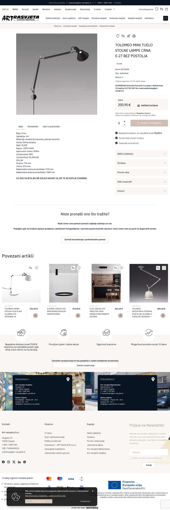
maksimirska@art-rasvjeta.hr (113, 393)
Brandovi (46, 9)
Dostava (121, 163)
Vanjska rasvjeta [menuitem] (135, 18)
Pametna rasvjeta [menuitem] (99, 18)
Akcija (5, 9)
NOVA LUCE (51, 306)
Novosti (25, 9)
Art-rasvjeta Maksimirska (98, 449)
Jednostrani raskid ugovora (56, 453)
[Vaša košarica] (166, 10)
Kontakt (118, 3)
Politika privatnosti (52, 441)
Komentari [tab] (33, 126)
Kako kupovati (124, 181)
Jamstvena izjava (95, 445)
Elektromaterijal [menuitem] (53, 18)
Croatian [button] (108, 9)
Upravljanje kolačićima (54, 449)
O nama (97, 9)
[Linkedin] (19, 462)
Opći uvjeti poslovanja (54, 437)
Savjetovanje (70, 9)
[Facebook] (3, 462)
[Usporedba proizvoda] (31, 268)
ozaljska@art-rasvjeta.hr (26, 393)
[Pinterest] (24, 462)
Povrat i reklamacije (96, 441)
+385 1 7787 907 (108, 391)
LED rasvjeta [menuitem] (83, 18)
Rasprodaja (85, 9)
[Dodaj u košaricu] (35, 315)
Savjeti (35, 9)
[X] (14, 462)
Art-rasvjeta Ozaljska (96, 453)
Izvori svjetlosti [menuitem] (69, 18)
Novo (15, 9)
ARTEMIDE (9, 306)
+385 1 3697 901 (104, 3)
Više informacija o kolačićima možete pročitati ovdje (45, 496)
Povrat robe (123, 172)
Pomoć (120, 191)
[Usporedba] (161, 10)
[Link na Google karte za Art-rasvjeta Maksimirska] (153, 379)
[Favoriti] (156, 10)
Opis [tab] (20, 126)
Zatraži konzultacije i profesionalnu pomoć (85, 239)
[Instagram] (8, 462)
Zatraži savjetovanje (85, 365)
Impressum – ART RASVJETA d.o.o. (60, 445)
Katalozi (57, 9)
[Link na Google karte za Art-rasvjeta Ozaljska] (68, 379)
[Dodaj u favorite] (117, 36)
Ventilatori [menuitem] (149, 18)
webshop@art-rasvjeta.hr (80, 3)
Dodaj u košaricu (151, 123)
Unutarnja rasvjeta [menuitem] (117, 18)
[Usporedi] (123, 36)
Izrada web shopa (78, 508)
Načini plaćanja (125, 153)
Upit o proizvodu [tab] (51, 126)
